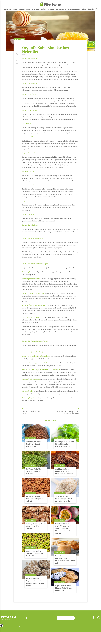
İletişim (33, 626)
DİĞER (84, 9)
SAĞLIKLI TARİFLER (74, 9)
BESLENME (7, 9)
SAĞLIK (43, 9)
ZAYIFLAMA (35, 9)
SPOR (28, 9)
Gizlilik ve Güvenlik (12, 626)
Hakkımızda (3, 626)
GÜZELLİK (51, 9)
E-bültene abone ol (66, 618)
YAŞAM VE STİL (61, 9)
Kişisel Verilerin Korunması (24, 626)
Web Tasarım (92, 626)
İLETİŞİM (91, 9)
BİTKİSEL (21, 9)
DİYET (15, 9)
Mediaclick (97, 626)
